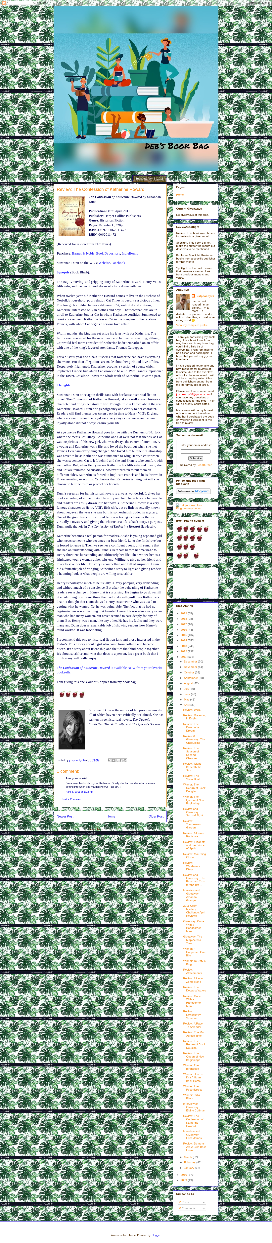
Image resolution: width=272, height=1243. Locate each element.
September (191, 677)
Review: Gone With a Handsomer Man (192, 1001)
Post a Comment (71, 799)
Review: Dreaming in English (194, 717)
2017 (184, 624)
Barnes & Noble (83, 253)
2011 (184, 656)
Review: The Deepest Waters (194, 988)
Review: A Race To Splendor (193, 1025)
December (191, 661)
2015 (184, 635)
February (190, 1162)
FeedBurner (204, 464)
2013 (184, 646)
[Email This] (110, 760)
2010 (184, 1174)
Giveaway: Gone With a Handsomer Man (193, 926)
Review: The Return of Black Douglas (194, 1044)
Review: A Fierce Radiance (193, 834)
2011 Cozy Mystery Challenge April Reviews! (194, 910)
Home (111, 816)
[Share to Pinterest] (125, 760)
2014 (184, 640)
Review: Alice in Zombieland (193, 980)
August (189, 683)
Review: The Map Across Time (194, 1034)
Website (104, 263)
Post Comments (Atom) (118, 829)
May (187, 699)
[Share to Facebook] (121, 760)
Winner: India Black (191, 1096)
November (191, 666)
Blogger (156, 1235)
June (187, 694)
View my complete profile (192, 325)
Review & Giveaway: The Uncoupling (194, 739)
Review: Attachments (192, 971)
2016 (184, 629)
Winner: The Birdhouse (191, 1067)
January (189, 1167)
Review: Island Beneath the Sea (192, 767)
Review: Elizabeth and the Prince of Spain (194, 845)
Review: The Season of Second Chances (191, 753)
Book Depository (108, 253)
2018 (184, 618)
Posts (185, 1202)
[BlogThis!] (113, 760)
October (189, 672)
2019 (184, 613)
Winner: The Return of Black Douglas (194, 788)
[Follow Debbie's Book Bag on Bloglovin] (193, 493)
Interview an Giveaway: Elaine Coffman (194, 1107)
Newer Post (65, 816)
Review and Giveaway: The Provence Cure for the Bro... (194, 879)
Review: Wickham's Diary (191, 866)
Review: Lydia (192, 709)
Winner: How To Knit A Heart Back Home (193, 1077)
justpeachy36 (205, 296)
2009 (184, 1180)
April (187, 704)
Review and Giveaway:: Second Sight (193, 812)
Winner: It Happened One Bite (194, 952)
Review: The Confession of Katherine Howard (193, 1120)
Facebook (118, 263)
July (187, 688)
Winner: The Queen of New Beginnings (193, 800)
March (188, 1157)
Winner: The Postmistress (192, 1088)
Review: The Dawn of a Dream (191, 727)
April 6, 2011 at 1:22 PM (79, 791)
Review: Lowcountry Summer (192, 1015)
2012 (184, 651)
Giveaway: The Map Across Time (192, 940)
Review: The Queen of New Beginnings (193, 1057)
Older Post (156, 816)
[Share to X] (117, 760)
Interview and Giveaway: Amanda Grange (191, 895)
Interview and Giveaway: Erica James (192, 1135)
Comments (188, 1208)
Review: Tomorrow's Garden (192, 824)
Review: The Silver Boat (191, 777)
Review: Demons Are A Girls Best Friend (194, 1147)
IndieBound (130, 253)
